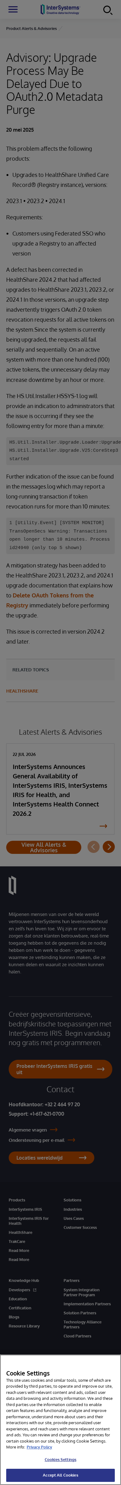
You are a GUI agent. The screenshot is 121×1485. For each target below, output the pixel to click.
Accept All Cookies (60, 1475)
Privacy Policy (39, 1446)
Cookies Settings (60, 1459)
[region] (60, 1420)
